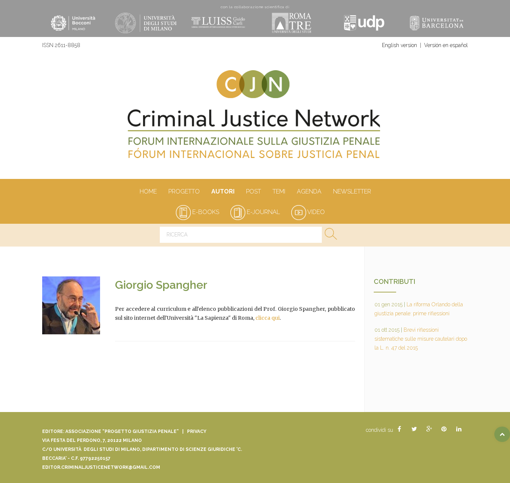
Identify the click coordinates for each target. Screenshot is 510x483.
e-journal (262, 212)
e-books (205, 212)
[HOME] (255, 118)
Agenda (309, 191)
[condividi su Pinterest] (444, 429)
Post (253, 191)
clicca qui (267, 318)
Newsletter (352, 191)
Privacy (196, 431)
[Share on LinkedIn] (459, 429)
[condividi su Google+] (429, 429)
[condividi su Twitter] (414, 429)
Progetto (184, 191)
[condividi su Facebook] (399, 429)
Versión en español (446, 45)
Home (148, 191)
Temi (279, 191)
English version (399, 45)
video (315, 212)
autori (222, 191)
